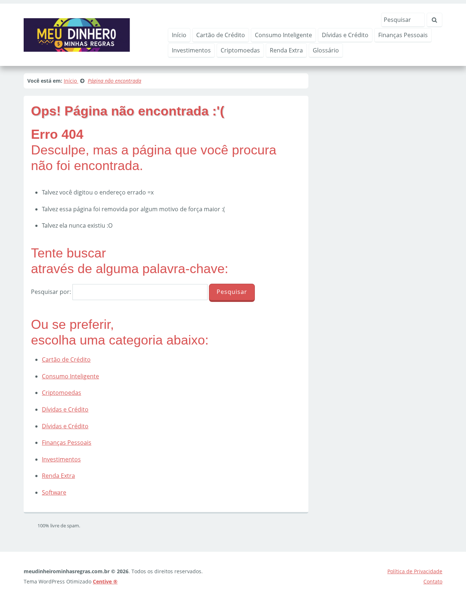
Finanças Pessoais (403, 35)
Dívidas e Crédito (345, 35)
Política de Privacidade (414, 571)
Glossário (326, 50)
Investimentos (191, 50)
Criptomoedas (240, 50)
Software (54, 492)
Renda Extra (286, 50)
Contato (432, 581)
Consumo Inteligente (283, 35)
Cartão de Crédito (220, 35)
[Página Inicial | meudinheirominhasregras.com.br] (77, 34)
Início (179, 35)
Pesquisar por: (51, 292)
